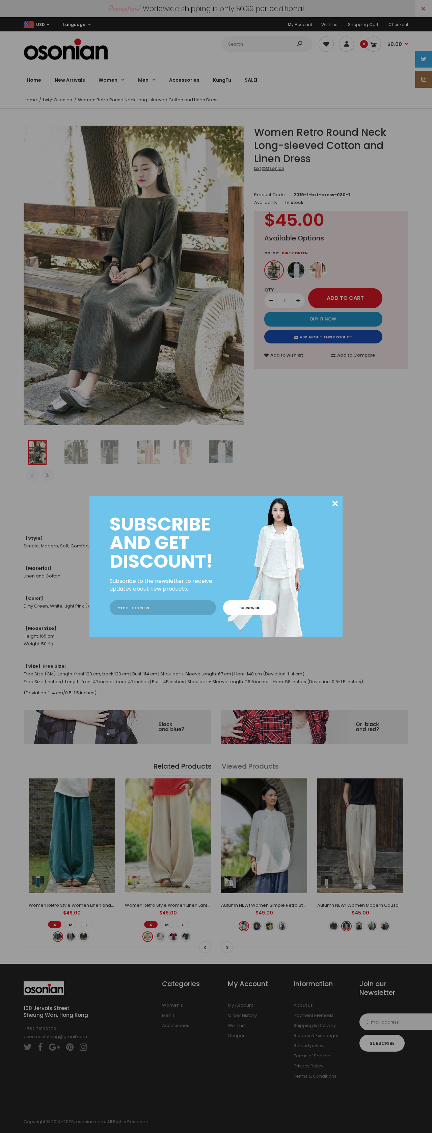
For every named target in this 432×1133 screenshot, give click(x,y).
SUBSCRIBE (249, 608)
